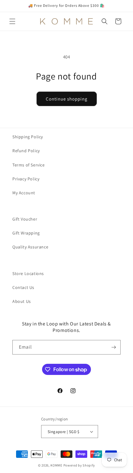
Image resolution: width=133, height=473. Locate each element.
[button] (12, 21)
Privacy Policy (25, 179)
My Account (23, 193)
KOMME (56, 465)
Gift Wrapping (26, 233)
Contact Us (23, 287)
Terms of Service (28, 165)
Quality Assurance (30, 247)
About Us (21, 301)
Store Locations (28, 273)
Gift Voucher (24, 219)
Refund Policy (26, 150)
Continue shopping (67, 99)
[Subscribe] (113, 347)
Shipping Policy (27, 137)
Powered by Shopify (79, 465)
